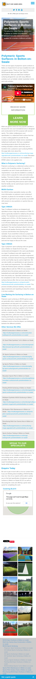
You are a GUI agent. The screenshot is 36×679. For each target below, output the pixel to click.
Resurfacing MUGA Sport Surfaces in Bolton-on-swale (18, 673)
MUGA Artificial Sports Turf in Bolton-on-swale (18, 666)
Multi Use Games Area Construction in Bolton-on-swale (17, 643)
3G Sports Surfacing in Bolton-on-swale (16, 654)
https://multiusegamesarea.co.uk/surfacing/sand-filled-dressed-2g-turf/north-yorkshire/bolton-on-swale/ (18, 347)
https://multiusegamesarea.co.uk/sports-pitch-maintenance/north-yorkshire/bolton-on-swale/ (17, 414)
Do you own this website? (13, 503)
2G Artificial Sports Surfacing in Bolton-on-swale (17, 651)
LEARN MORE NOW (18, 119)
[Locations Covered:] (2, 3)
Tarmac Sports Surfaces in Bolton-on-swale (18, 660)
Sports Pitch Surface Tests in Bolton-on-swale (17, 670)
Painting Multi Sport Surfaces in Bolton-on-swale (17, 663)
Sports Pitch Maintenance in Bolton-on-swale (17, 668)
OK (26, 503)
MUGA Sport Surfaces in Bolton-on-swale (16, 640)
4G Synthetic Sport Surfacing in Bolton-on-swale (17, 657)
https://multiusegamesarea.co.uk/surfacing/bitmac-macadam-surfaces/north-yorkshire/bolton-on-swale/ (18, 380)
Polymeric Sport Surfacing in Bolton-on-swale (18, 648)
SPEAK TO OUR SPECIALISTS (18, 444)
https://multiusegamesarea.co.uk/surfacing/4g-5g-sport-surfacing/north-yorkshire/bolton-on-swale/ (17, 368)
